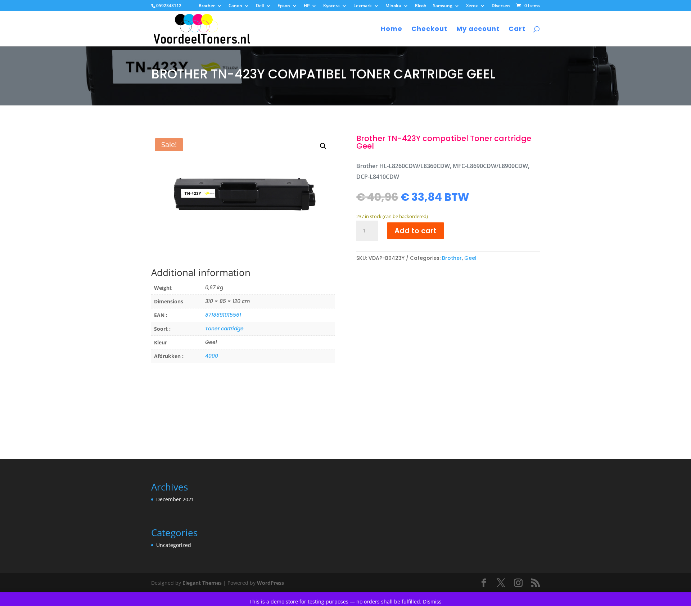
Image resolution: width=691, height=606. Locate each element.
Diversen (501, 6)
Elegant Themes (202, 582)
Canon (235, 6)
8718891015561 (223, 314)
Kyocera (331, 6)
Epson (283, 6)
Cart (517, 29)
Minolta (393, 6)
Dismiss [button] (432, 601)
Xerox (472, 6)
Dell (260, 6)
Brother (207, 6)
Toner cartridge (224, 328)
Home (391, 29)
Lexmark (362, 6)
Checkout (429, 29)
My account (478, 29)
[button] (323, 146)
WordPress (270, 582)
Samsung (442, 6)
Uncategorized (173, 545)
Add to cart (415, 231)
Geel (470, 258)
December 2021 (175, 499)
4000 (211, 355)
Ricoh (420, 6)
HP (307, 6)
